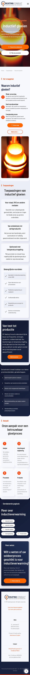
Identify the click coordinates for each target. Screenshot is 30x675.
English (18, 635)
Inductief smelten (9, 529)
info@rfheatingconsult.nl (15, 648)
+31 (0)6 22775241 (15, 650)
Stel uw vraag (16, 125)
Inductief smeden (9, 525)
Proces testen (23, 533)
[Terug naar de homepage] (11, 4)
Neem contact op (16, 581)
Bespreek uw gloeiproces (16, 47)
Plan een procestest (16, 53)
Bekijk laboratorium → (15, 357)
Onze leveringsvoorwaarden (15, 607)
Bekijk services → (15, 132)
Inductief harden (9, 521)
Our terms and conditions (15, 609)
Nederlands (13, 635)
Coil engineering (9, 533)
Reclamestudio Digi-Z (12, 668)
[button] (28, 4)
